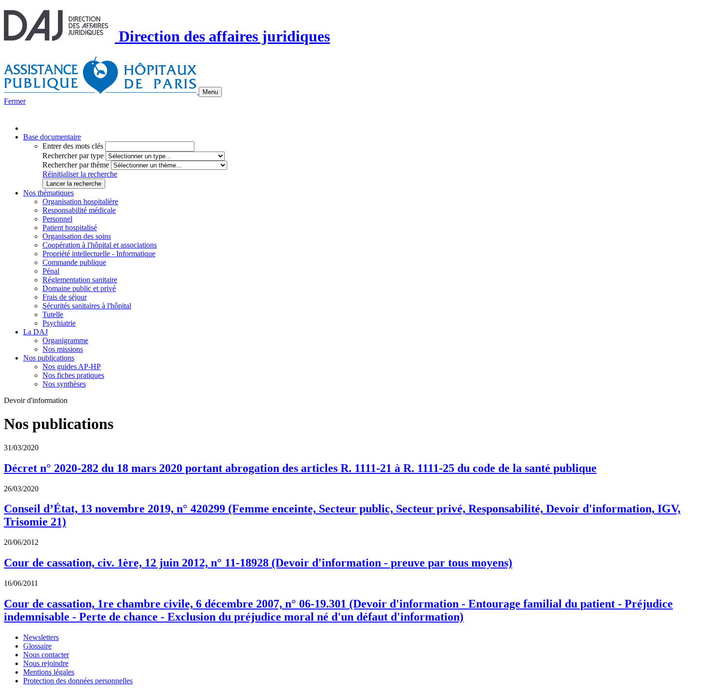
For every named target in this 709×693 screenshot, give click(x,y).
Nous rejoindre (45, 663)
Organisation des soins (76, 236)
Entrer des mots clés (72, 146)
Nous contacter (46, 655)
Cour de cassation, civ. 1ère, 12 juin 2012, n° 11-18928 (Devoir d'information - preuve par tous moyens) (258, 562)
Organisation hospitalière (80, 201)
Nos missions (62, 349)
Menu (210, 92)
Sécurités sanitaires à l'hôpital (86, 306)
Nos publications (48, 358)
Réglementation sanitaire (79, 280)
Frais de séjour (64, 297)
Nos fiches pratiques (73, 375)
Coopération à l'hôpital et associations (99, 245)
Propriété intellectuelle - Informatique (98, 253)
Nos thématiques (48, 193)
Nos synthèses (64, 384)
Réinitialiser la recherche (79, 174)
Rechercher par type (73, 156)
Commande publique (74, 262)
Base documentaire (52, 137)
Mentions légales (48, 672)
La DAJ (35, 332)
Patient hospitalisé (69, 227)
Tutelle (52, 314)
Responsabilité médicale (79, 210)
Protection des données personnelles (78, 681)
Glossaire (37, 646)
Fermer (15, 101)
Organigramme (65, 340)
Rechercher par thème (75, 165)
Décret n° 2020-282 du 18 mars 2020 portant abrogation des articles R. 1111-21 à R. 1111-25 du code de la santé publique (300, 468)
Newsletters (41, 637)
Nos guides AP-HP (71, 366)
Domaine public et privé (79, 288)
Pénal (50, 271)
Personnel (57, 219)
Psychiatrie (59, 323)
